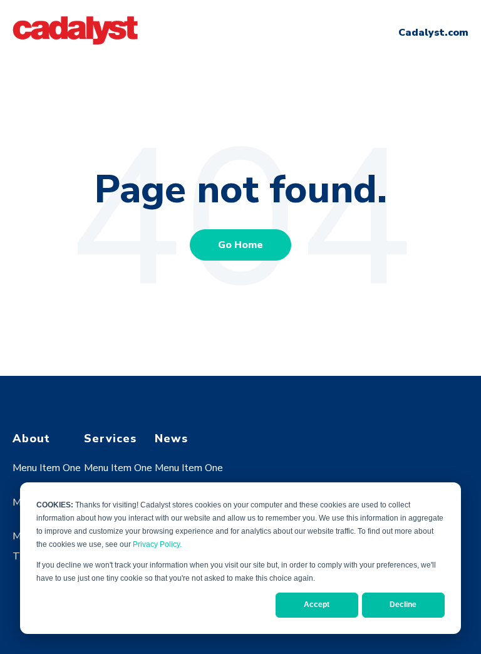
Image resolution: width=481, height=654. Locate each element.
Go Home (240, 245)
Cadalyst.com (433, 32)
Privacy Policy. (157, 544)
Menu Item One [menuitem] (47, 468)
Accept (316, 604)
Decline (403, 604)
